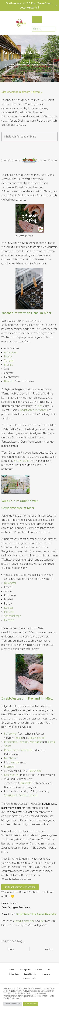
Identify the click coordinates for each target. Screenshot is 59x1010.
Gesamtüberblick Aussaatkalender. (36, 914)
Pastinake (9, 766)
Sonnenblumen (12, 616)
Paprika (8, 356)
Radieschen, (11, 750)
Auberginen (10, 352)
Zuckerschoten (36, 738)
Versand (39, 970)
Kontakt (11, 970)
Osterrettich (25, 750)
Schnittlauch (11, 795)
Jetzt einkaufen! (29, 7)
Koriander (9, 775)
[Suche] (51, 29)
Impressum (46, 974)
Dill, (17, 775)
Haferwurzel (34, 771)
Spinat (7, 746)
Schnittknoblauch (28, 795)
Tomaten (9, 360)
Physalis (8, 364)
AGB (48, 970)
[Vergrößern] (40, 271)
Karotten (15, 762)
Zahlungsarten (25, 970)
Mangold (9, 620)
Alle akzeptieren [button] (31, 1004)
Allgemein (9, 64)
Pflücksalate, (11, 742)
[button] (3, 23)
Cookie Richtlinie (30, 974)
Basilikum (9, 381)
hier (42, 921)
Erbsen (19, 738)
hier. (40, 406)
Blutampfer (10, 583)
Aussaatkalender (22, 64)
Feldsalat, (24, 742)
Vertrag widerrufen (29, 978)
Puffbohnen (10, 733)
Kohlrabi (8, 607)
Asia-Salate (36, 742)
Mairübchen (10, 758)
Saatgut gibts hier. (24, 921)
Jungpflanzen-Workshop (33, 410)
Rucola (51, 742)
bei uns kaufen (22, 461)
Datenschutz (14, 974)
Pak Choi (9, 612)
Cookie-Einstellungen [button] (12, 1004)
